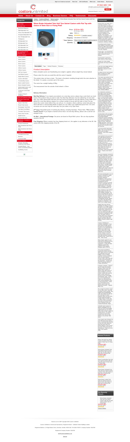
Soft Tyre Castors (22, 72)
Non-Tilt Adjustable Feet (24, 36)
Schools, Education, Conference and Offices (24, 143)
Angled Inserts (21, 115)
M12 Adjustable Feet (23, 47)
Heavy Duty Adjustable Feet (25, 32)
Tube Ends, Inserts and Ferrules (23, 100)
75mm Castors (21, 65)
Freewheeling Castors (23, 80)
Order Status (100, 1)
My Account (109, 1)
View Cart (74, 1)
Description (38, 66)
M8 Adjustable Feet (23, 43)
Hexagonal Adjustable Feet (24, 34)
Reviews (60, 66)
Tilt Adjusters (21, 39)
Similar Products (52, 66)
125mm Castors (22, 70)
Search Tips (102, 11)
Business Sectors (21, 140)
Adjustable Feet (21, 26)
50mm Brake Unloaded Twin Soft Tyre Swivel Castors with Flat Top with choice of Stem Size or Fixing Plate (106, 400)
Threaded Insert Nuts (23, 134)
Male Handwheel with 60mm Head (25, 129)
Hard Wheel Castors (23, 74)
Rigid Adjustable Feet (23, 30)
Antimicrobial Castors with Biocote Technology (24, 88)
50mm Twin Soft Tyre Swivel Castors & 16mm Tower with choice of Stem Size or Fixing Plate (105, 341)
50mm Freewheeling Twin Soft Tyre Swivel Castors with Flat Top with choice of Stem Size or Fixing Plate (105, 361)
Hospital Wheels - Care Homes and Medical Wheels (25, 147)
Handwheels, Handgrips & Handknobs (23, 120)
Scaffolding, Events (23, 149)
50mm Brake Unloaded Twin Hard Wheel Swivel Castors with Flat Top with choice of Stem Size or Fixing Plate (105, 351)
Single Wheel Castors (23, 76)
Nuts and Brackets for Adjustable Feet (22, 52)
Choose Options (102, 408)
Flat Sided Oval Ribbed (23, 109)
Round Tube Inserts (23, 105)
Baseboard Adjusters (23, 28)
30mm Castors (21, 57)
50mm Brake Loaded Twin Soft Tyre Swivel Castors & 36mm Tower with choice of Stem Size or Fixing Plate (104, 381)
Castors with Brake (23, 78)
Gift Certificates (83, 1)
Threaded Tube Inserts (24, 111)
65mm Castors (21, 63)
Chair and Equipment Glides (24, 97)
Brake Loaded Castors (23, 83)
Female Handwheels (23, 123)
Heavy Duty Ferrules (23, 113)
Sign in (57, 1)
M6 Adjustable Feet (23, 41)
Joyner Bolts (20, 24)
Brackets (20, 136)
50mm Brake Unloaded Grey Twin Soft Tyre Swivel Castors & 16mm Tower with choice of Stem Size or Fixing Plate (105, 371)
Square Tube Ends (22, 102)
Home (36, 19)
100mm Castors (22, 68)
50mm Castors (21, 61)
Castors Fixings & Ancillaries (22, 94)
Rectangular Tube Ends (24, 107)
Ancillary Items (21, 132)
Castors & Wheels (21, 55)
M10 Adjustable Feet (23, 45)
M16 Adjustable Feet (23, 49)
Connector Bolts (22, 138)
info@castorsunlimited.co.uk (98, 7)
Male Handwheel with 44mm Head (25, 126)
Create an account (65, 1)
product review (87, 35)
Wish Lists (92, 1)
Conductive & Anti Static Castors (24, 91)
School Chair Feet (22, 117)
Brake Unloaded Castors (24, 85)
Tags (44, 66)
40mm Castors (21, 59)
